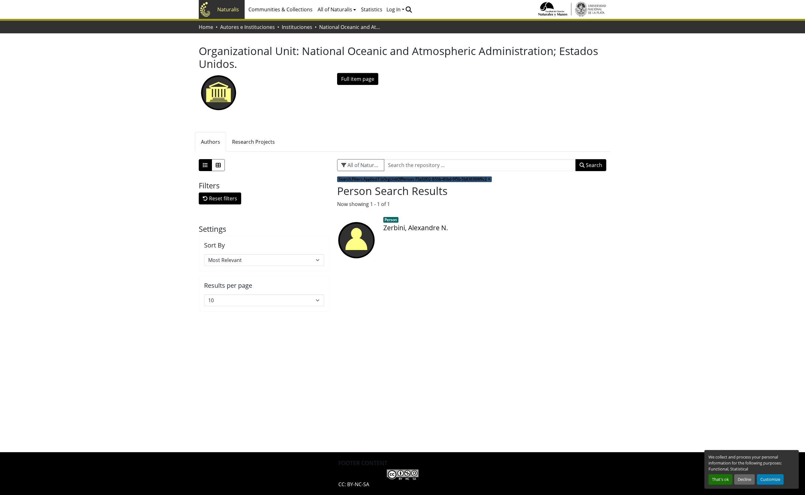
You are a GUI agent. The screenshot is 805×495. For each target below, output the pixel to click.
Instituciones (297, 27)
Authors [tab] (210, 141)
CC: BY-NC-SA (353, 484)
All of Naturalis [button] (335, 9)
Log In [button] (394, 9)
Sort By (214, 245)
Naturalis (228, 9)
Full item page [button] (357, 78)
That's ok (720, 479)
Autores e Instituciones (247, 27)
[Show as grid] (218, 165)
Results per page (228, 285)
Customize (770, 479)
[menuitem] (337, 9)
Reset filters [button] (222, 198)
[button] (409, 9)
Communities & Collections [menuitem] (280, 9)
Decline (744, 479)
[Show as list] (205, 165)
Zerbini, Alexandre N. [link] (415, 227)
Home (206, 27)
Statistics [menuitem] (371, 9)
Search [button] (593, 165)
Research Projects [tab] (253, 141)
